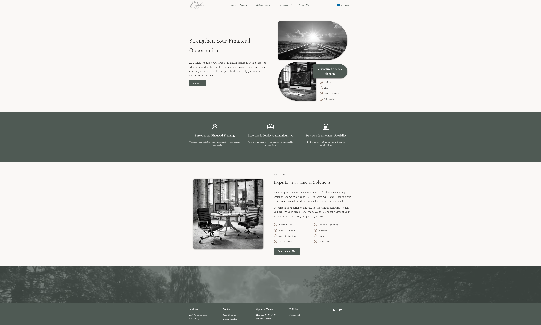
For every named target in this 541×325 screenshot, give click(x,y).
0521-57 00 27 (229, 315)
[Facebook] (334, 310)
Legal (291, 318)
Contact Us (198, 83)
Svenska (345, 5)
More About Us (286, 251)
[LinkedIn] (340, 310)
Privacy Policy (295, 315)
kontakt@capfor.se (231, 319)
